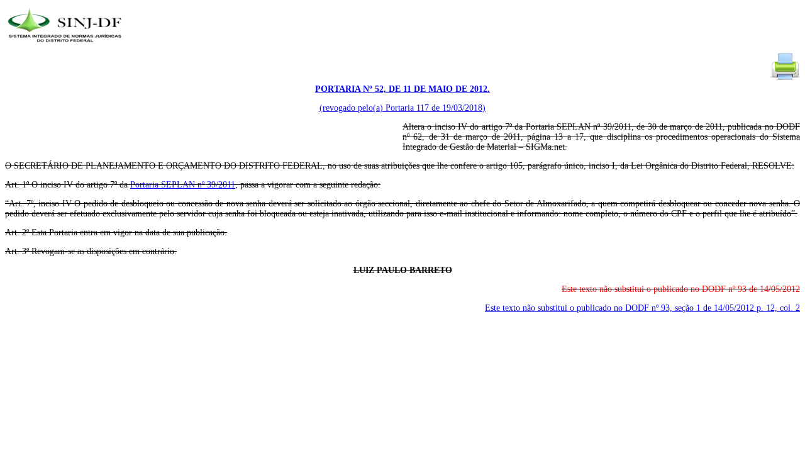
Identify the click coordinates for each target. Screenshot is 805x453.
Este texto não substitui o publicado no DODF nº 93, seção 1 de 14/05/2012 (642, 308)
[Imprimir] (785, 79)
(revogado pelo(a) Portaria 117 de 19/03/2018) (402, 108)
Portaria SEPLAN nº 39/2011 (182, 184)
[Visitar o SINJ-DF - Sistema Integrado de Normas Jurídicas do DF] (66, 46)
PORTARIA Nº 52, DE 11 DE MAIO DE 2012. (402, 89)
